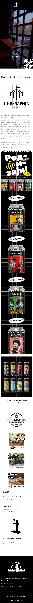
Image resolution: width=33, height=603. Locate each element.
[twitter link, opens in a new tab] (21, 600)
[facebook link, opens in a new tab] (12, 600)
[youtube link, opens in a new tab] (18, 600)
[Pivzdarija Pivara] (16, 5)
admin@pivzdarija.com (12, 587)
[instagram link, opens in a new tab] (15, 600)
